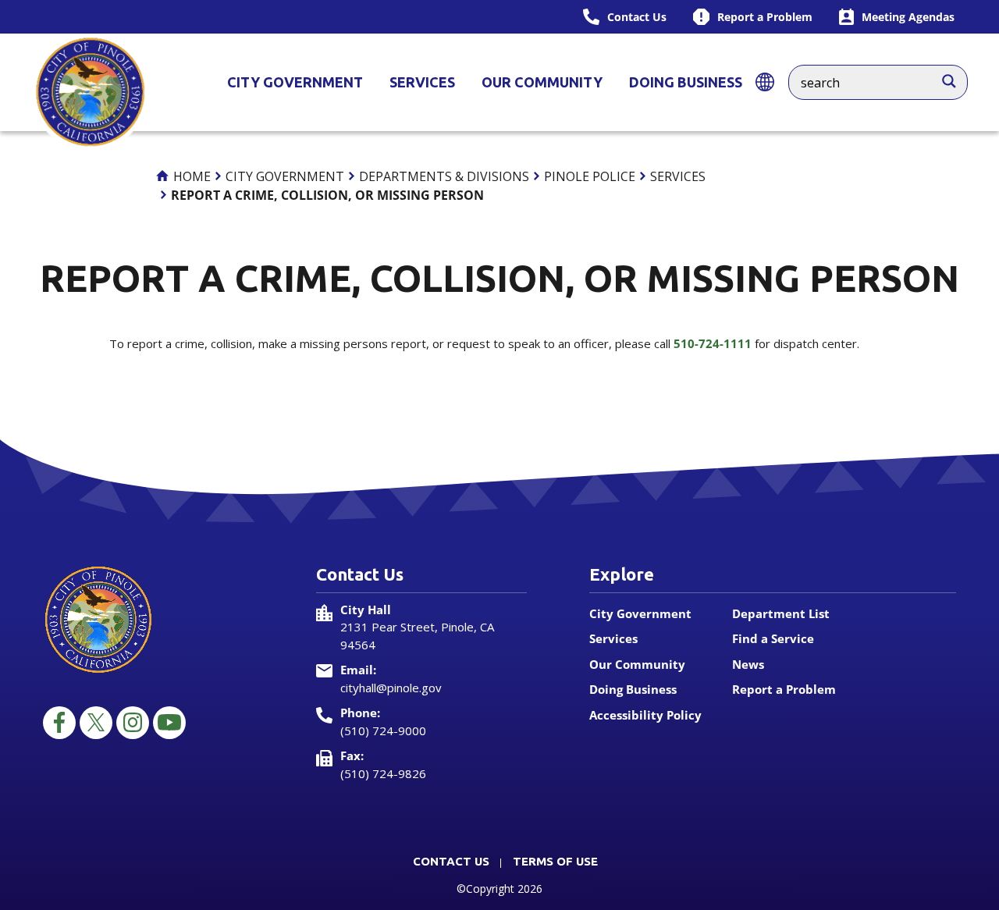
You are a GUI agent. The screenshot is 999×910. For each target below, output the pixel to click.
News (748, 664)
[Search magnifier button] (957, 77)
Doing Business (685, 82)
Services (422, 82)
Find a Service (773, 638)
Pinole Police (589, 176)
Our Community (542, 82)
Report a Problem (784, 689)
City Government (295, 82)
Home (190, 176)
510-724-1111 (713, 343)
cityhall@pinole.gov (391, 687)
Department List (781, 613)
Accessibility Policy (645, 715)
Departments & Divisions (444, 176)
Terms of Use (555, 861)
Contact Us (451, 861)
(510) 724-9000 (383, 730)
